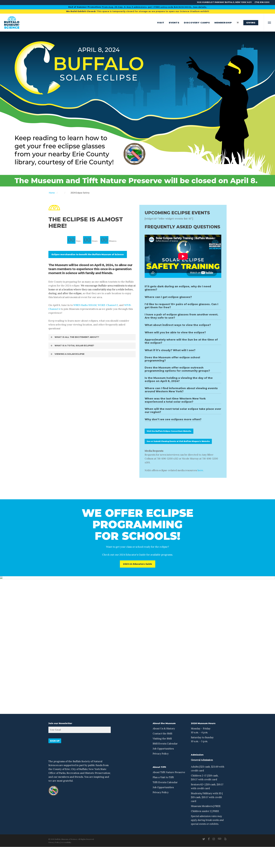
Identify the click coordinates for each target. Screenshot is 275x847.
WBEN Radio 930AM (85, 305)
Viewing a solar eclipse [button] (69, 354)
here (200, 470)
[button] (269, 23)
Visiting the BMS (162, 738)
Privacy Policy (161, 753)
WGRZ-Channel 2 (108, 305)
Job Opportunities (163, 748)
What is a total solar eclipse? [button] (74, 345)
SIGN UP (55, 740)
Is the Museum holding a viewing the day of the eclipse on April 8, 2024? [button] (179, 379)
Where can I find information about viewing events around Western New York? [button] (181, 390)
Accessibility (66, 842)
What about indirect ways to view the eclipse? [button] (178, 325)
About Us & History (164, 728)
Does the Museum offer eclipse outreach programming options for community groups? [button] (177, 369)
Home (52, 192)
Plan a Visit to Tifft (163, 777)
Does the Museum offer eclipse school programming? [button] (172, 359)
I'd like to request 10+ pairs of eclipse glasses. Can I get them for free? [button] (181, 306)
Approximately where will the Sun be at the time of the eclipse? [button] (181, 341)
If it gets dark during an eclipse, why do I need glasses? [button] (178, 288)
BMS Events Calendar (165, 743)
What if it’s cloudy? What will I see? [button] (170, 350)
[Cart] (237, 22)
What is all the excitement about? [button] (77, 337)
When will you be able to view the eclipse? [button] (175, 332)
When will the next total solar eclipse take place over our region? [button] (183, 410)
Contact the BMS (162, 733)
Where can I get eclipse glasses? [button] (168, 297)
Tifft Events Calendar (165, 782)
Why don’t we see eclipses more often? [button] (173, 419)
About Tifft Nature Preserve (169, 772)
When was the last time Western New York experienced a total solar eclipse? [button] (175, 400)
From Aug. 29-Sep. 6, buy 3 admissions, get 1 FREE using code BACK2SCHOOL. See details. (154, 7)
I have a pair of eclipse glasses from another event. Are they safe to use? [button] (181, 316)
